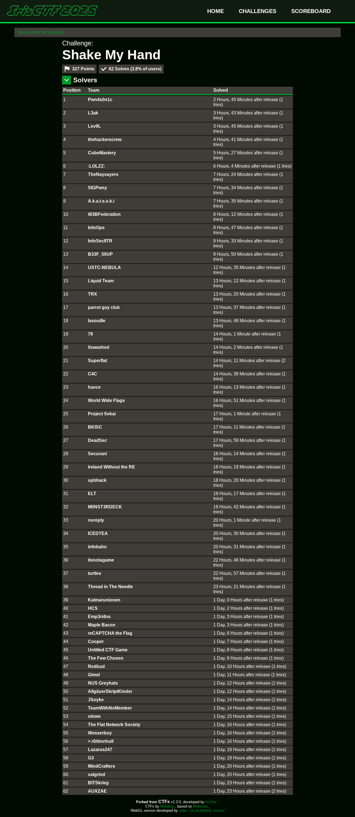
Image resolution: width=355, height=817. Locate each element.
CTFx (164, 801)
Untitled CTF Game (108, 649)
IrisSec (212, 802)
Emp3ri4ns (99, 616)
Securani (97, 453)
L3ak (93, 113)
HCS (93, 608)
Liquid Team (101, 280)
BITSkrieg (98, 782)
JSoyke (96, 699)
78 (90, 334)
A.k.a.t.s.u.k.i (101, 201)
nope (183, 810)
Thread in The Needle (110, 586)
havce (94, 387)
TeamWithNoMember (110, 708)
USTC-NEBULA (104, 267)
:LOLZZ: (96, 166)
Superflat (97, 360)
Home (216, 11)
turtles (94, 573)
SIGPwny (97, 187)
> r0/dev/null (100, 741)
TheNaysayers (103, 174)
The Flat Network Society (114, 724)
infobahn (97, 546)
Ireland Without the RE (111, 467)
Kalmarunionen (104, 600)
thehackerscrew (104, 139)
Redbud (96, 666)
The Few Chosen (105, 658)
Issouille (96, 320)
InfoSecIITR (100, 241)
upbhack (97, 480)
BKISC (95, 427)
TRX (92, 294)
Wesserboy (100, 733)
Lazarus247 (100, 749)
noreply (96, 520)
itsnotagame (101, 560)
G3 (91, 757)
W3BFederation (104, 214)
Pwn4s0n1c (100, 99)
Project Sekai (102, 413)
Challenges (258, 11)
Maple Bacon (101, 625)
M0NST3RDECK (105, 506)
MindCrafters (101, 766)
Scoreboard (311, 11)
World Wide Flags (106, 400)
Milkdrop (167, 806)
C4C (92, 374)
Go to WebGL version (207, 810)
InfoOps (96, 227)
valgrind (96, 774)
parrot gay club (104, 307)
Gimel (94, 674)
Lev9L (94, 126)
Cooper (96, 641)
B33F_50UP (100, 254)
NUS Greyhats (103, 683)
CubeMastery (102, 152)
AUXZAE (97, 791)
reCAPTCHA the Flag (110, 633)
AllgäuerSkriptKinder (110, 691)
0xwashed (98, 347)
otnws (94, 716)
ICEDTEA (98, 533)
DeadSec (97, 440)
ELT (92, 493)
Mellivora (201, 806)
